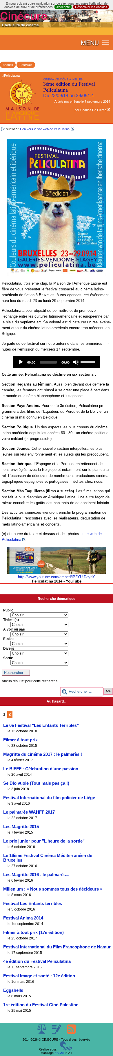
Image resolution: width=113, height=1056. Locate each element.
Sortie (8, 658)
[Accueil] (56, 26)
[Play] (21, 362)
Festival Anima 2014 (23, 918)
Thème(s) (11, 620)
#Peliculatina (11, 75)
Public (8, 610)
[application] (56, 362)
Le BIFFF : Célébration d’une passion (40, 768)
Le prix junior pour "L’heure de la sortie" (44, 841)
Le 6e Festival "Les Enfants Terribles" (41, 725)
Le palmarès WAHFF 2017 (29, 812)
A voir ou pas (14, 629)
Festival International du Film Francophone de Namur (57, 947)
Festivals (25, 65)
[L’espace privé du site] (57, 1032)
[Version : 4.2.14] (66, 1049)
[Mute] (76, 362)
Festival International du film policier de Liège (49, 797)
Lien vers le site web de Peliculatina (45, 129)
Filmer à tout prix (20, 740)
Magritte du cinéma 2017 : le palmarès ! (42, 754)
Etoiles (8, 639)
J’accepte (63, 7)
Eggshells (13, 990)
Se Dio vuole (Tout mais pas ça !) (36, 783)
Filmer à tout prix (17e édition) (33, 932)
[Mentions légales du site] (42, 1032)
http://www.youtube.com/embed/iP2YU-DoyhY (56, 577)
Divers (8, 648)
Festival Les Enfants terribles (32, 903)
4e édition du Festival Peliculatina (37, 961)
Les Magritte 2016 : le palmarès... (36, 874)
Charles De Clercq (93, 110)
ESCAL (59, 1053)
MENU (90, 42)
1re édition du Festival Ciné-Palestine (40, 1004)
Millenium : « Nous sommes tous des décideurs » (52, 889)
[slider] (89, 361)
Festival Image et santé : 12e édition (39, 976)
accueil (8, 65)
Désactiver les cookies (91, 7)
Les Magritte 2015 (21, 826)
